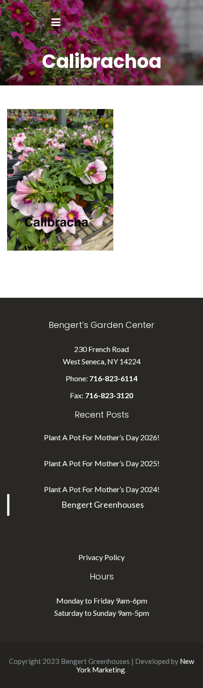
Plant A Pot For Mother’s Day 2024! (102, 489)
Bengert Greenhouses (102, 505)
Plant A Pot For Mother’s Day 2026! (102, 437)
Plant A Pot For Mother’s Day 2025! (102, 463)
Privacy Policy (101, 557)
